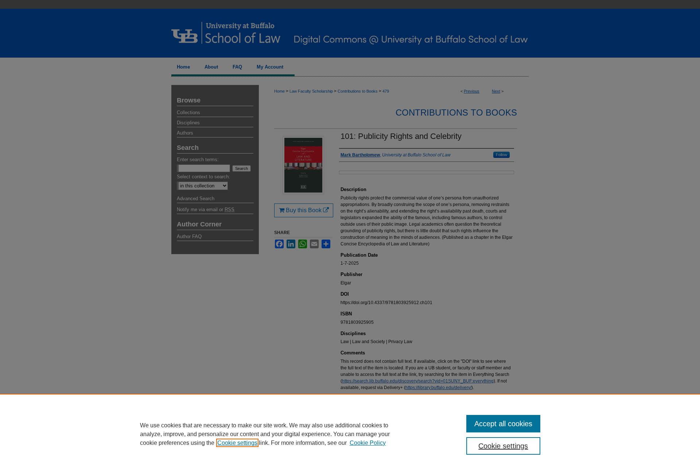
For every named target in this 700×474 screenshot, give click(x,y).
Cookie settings (237, 443)
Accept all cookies (503, 424)
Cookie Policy (368, 443)
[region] (350, 434)
